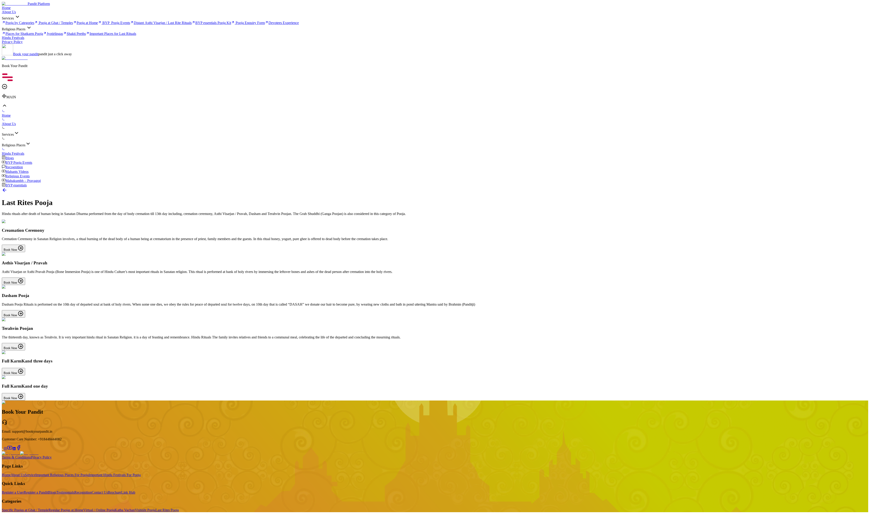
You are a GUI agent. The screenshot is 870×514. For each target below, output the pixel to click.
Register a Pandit (36, 492)
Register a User (13, 492)
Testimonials (65, 492)
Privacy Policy (41, 457)
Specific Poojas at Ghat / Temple (25, 510)
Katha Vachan (125, 510)
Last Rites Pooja (167, 510)
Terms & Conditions (16, 457)
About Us (18, 475)
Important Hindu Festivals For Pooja (115, 475)
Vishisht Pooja (145, 510)
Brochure (114, 492)
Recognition (83, 492)
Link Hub (128, 492)
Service (30, 475)
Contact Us (100, 492)
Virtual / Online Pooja (99, 510)
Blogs (52, 492)
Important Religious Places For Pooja (62, 475)
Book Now (11, 249)
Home (6, 475)
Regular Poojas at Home (65, 510)
